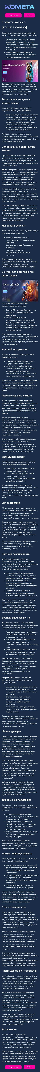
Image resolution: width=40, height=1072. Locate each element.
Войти (29, 15)
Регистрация (13, 15)
